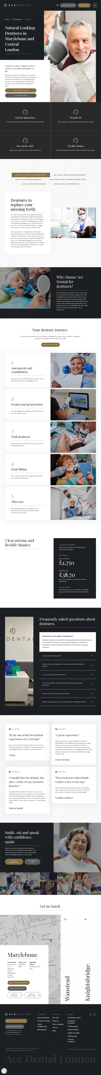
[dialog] (4, 1071)
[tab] (31, 175)
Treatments (41, 1014)
